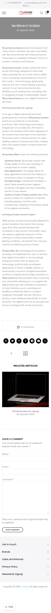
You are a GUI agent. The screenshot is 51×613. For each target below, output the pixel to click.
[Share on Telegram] (32, 340)
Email (5, 466)
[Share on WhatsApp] (45, 340)
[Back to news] (25, 354)
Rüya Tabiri (9, 590)
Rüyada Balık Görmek (29, 610)
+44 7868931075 (14, 3)
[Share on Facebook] (5, 340)
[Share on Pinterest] (19, 340)
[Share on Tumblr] (25, 340)
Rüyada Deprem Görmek (28, 596)
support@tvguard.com (37, 3)
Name (6, 454)
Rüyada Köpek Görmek (36, 603)
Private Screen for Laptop (25, 411)
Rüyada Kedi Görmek (38, 600)
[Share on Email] (38, 340)
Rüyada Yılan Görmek (29, 593)
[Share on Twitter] (12, 340)
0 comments (27, 327)
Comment (8, 479)
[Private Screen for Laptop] (11, 354)
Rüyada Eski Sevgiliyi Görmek (20, 607)
